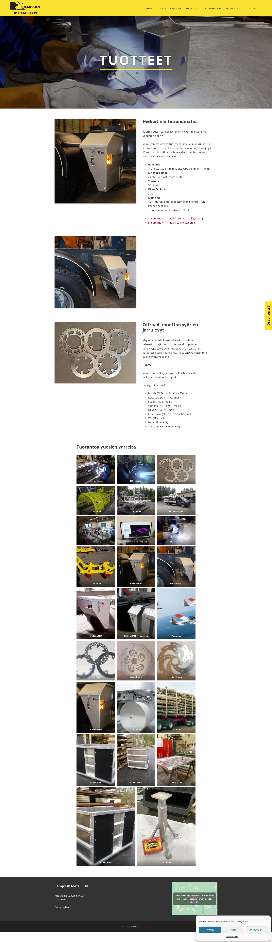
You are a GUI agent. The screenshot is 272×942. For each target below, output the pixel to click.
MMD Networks (145, 926)
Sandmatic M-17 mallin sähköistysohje (171, 222)
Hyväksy (210, 929)
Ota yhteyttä (269, 315)
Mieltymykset (256, 929)
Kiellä (233, 929)
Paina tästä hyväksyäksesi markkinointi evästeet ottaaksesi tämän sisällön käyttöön (194, 898)
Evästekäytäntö (232, 936)
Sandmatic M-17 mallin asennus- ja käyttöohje (176, 218)
